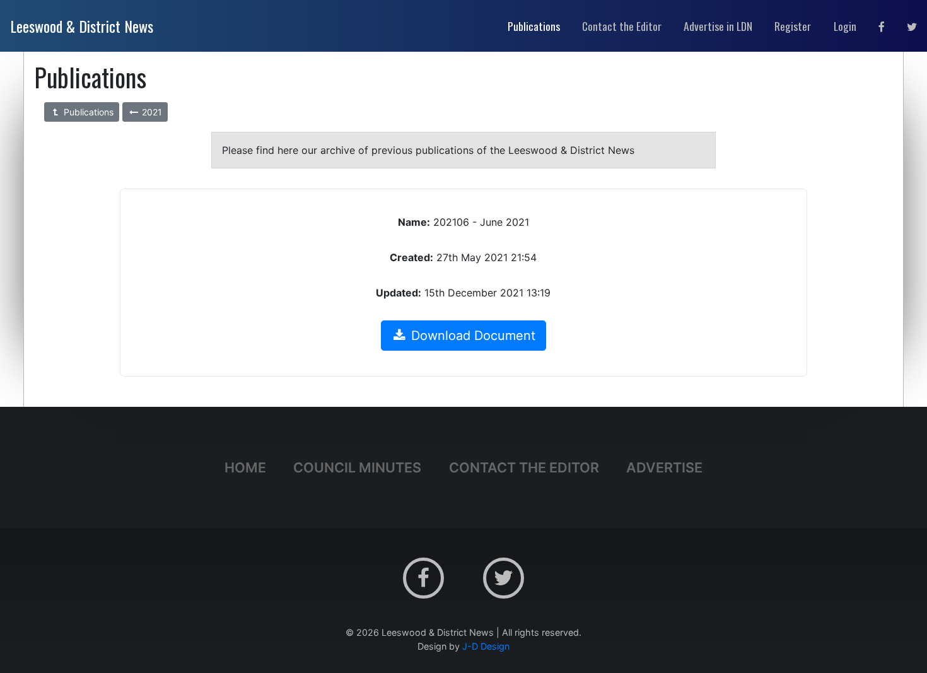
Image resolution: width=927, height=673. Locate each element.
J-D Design (486, 646)
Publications (87, 112)
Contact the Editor (524, 467)
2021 (150, 112)
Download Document (471, 335)
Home (245, 467)
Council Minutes (357, 467)
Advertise (664, 467)
